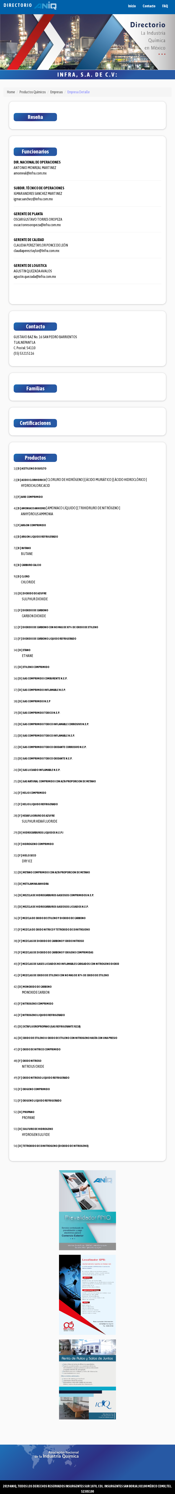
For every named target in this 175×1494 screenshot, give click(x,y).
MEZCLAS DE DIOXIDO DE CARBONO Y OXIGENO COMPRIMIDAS (57, 952)
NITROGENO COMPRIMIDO (37, 1003)
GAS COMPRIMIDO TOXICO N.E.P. (41, 712)
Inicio (132, 6)
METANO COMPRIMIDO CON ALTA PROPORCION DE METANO (56, 872)
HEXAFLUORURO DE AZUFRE (38, 815)
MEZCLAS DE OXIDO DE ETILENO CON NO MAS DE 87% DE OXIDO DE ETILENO (65, 975)
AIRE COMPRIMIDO (32, 497)
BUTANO (26, 548)
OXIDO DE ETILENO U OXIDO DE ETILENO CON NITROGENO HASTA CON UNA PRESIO (70, 1038)
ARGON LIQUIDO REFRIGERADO (39, 536)
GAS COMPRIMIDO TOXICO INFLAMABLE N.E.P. (49, 735)
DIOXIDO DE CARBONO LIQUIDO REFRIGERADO (49, 638)
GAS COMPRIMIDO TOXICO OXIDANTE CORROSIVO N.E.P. (54, 747)
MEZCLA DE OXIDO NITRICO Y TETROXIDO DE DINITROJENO (56, 929)
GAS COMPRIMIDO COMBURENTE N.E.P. (45, 678)
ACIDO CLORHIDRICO (33, 480)
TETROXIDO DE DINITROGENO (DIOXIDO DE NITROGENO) (56, 1146)
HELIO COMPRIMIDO (34, 792)
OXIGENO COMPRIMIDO (36, 1089)
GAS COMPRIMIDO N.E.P (36, 701)
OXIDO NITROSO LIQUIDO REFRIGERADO (45, 1077)
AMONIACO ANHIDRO (33, 508)
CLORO (25, 576)
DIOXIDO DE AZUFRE (34, 593)
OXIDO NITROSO (31, 1060)
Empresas (56, 92)
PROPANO (28, 1112)
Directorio (19, 5)
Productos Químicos (32, 92)
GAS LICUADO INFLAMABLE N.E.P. (41, 770)
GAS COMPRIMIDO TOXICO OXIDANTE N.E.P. (47, 758)
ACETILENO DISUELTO (33, 468)
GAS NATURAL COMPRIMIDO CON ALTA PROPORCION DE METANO (59, 781)
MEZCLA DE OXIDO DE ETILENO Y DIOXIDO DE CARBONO (53, 918)
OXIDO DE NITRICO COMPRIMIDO (41, 1049)
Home (11, 92)
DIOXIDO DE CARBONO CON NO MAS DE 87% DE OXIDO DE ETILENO (60, 627)
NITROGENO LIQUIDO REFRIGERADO (43, 1015)
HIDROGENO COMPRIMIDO (38, 844)
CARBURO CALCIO (31, 565)
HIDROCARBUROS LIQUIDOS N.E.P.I (43, 832)
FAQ (165, 6)
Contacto (149, 6)
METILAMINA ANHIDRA (36, 883)
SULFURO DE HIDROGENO (38, 1129)
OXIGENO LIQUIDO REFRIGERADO (41, 1100)
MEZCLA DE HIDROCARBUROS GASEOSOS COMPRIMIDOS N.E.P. (58, 895)
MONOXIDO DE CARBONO (37, 986)
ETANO (26, 650)
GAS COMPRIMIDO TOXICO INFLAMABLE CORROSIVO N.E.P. (56, 724)
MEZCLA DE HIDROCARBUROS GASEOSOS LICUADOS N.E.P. (55, 906)
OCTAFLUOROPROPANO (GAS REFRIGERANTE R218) (52, 1026)
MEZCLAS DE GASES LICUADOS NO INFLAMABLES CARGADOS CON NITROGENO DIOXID (70, 964)
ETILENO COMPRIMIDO (36, 667)
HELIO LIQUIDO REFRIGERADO (40, 804)
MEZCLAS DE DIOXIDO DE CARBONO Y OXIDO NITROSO (53, 941)
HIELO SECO (29, 855)
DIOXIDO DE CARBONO (35, 610)
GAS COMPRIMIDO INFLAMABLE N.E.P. (44, 690)
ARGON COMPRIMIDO (33, 525)
